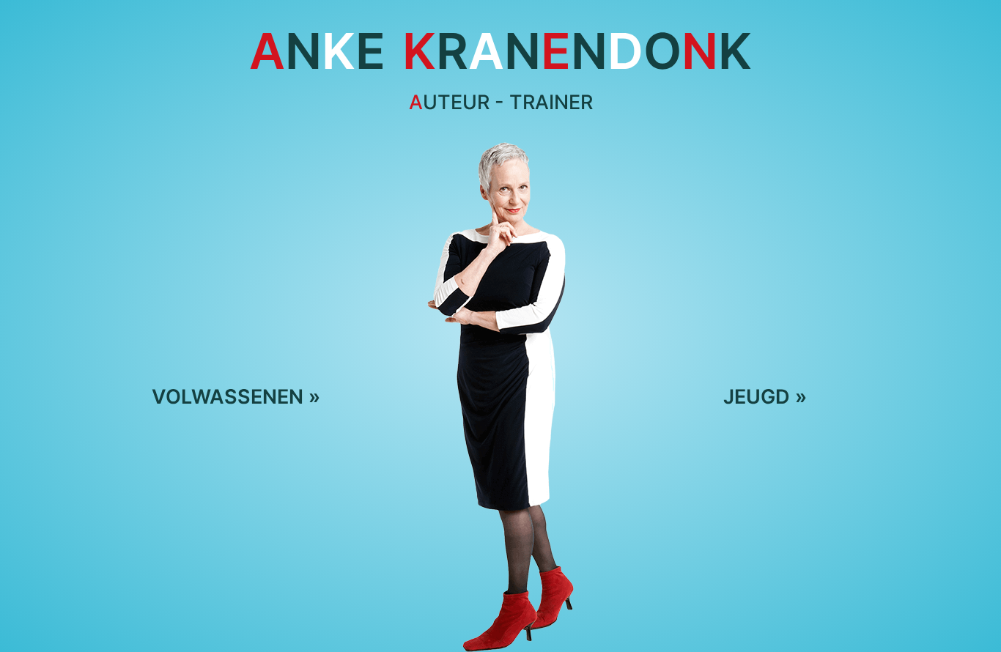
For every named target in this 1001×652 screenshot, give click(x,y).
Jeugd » (765, 397)
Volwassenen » (236, 397)
